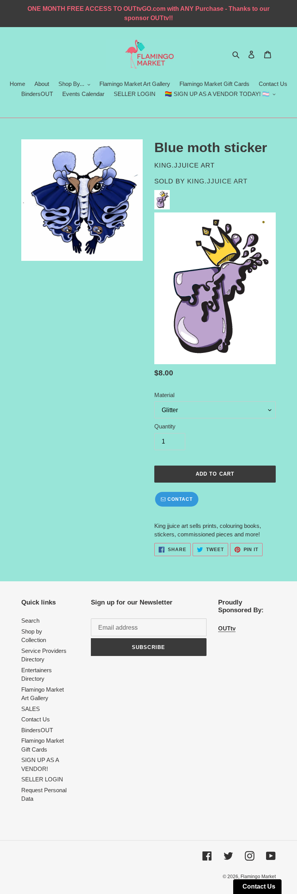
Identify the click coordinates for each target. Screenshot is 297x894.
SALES (30, 709)
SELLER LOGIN (42, 779)
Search (30, 620)
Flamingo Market (258, 876)
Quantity (165, 426)
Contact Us (35, 719)
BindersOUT (37, 730)
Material (164, 395)
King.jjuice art (217, 181)
